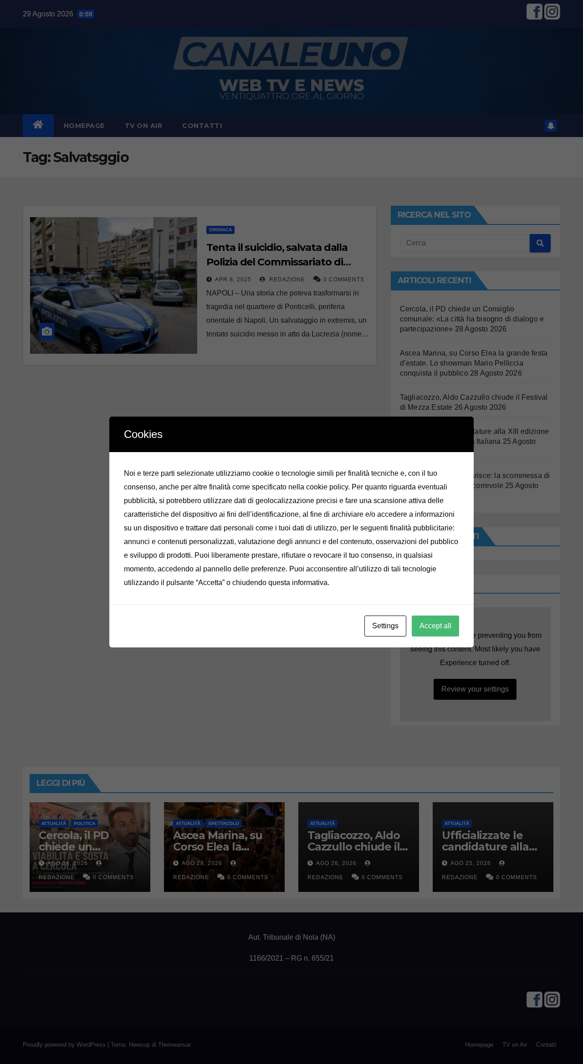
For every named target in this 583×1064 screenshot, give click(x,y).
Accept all (435, 626)
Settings (385, 626)
